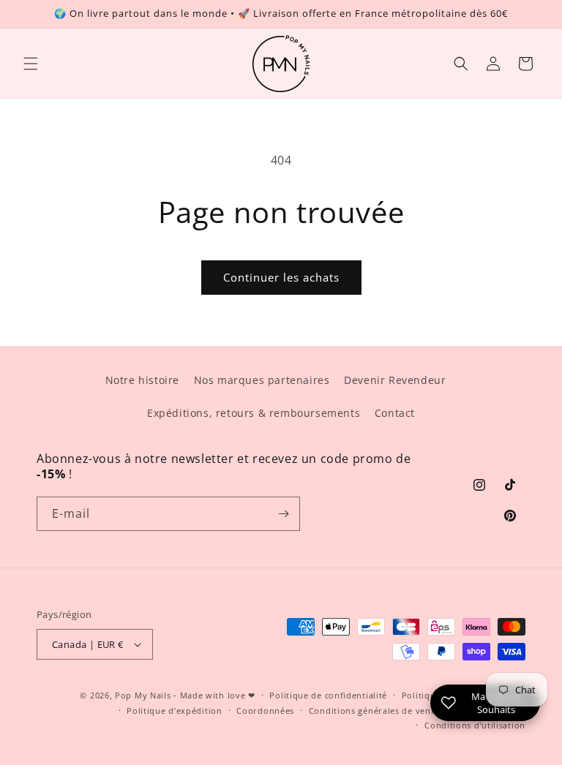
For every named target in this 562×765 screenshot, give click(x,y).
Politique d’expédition (174, 710)
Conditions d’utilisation (474, 725)
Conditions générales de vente (374, 710)
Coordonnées (265, 710)
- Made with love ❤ (214, 695)
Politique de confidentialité (328, 695)
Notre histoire (142, 380)
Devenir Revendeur (395, 380)
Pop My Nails (143, 695)
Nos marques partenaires (262, 380)
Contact (395, 413)
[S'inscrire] (283, 514)
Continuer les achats (281, 277)
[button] (31, 64)
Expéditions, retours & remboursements (253, 413)
